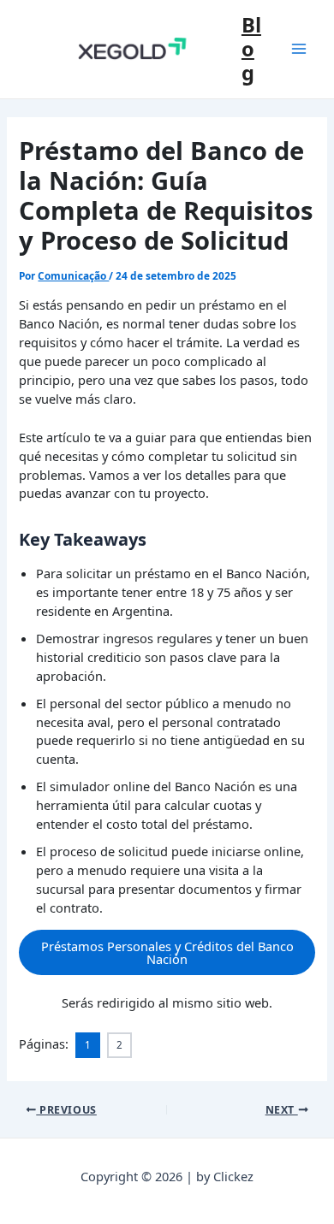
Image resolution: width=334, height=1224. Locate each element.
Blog (251, 49)
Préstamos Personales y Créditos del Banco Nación (167, 952)
